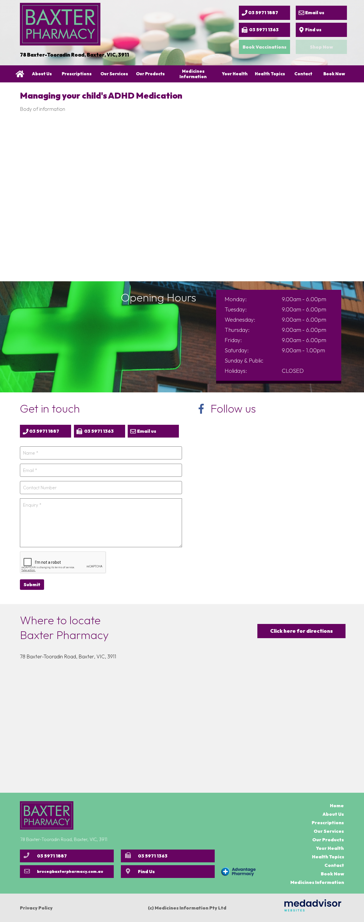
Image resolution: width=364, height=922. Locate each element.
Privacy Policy (36, 908)
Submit (32, 584)
